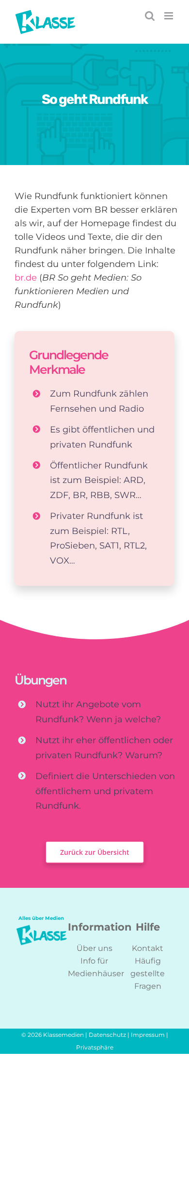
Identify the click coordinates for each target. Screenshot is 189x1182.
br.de (26, 277)
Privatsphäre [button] (94, 1047)
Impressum (148, 1034)
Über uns (94, 948)
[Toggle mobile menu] (169, 16)
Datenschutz (107, 1034)
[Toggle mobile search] (150, 16)
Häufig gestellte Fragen (147, 973)
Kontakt (147, 948)
